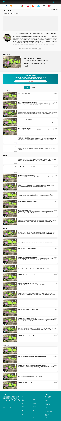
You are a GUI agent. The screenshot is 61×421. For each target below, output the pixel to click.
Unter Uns (46, 400)
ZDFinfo (34, 404)
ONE (33, 417)
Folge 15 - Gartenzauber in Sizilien (24, 93)
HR (22, 413)
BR (33, 411)
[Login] (53, 2)
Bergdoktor (47, 417)
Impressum (10, 404)
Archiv (33, 87)
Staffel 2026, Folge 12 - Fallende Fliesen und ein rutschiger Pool (29, 239)
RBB (33, 414)
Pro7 (22, 399)
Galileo (46, 407)
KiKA (33, 410)
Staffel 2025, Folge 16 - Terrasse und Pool (25, 382)
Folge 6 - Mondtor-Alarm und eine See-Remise (26, 175)
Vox (33, 400)
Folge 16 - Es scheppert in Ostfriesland (32, 58)
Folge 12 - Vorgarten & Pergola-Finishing (25, 119)
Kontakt (4, 404)
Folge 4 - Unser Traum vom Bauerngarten (25, 192)
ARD (22, 396)
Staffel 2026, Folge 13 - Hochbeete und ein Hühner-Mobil (28, 231)
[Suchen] (56, 2)
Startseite (52, 9)
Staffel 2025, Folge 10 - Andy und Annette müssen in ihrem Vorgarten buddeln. (32, 356)
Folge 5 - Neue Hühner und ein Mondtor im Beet (26, 184)
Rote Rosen (47, 401)
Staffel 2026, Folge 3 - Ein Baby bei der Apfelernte (27, 318)
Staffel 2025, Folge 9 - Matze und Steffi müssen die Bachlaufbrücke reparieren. (32, 365)
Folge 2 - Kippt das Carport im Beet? (24, 210)
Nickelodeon (24, 411)
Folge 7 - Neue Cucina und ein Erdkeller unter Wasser (27, 166)
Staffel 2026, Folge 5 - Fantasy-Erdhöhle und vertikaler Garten (29, 300)
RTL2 (23, 400)
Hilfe (7, 404)
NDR (22, 414)
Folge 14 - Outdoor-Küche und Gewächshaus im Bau (27, 102)
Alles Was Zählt (47, 397)
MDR (33, 413)
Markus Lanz (47, 414)
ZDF (33, 396)
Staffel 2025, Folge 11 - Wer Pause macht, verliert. (27, 347)
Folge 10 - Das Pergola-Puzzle (23, 137)
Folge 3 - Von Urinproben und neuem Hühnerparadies (27, 201)
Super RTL (23, 407)
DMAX (23, 403)
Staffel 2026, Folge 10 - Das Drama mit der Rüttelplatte (27, 257)
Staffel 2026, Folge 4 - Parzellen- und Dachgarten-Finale (28, 309)
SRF (33, 407)
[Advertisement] (30, 23)
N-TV (22, 410)
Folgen (27, 87)
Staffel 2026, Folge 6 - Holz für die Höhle (25, 292)
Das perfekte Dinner (48, 396)
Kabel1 (34, 399)
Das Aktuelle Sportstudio (49, 411)
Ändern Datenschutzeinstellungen (8, 407)
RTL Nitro (23, 404)
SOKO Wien (47, 408)
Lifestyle (39, 48)
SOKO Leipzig (47, 410)
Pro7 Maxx (34, 403)
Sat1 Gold (34, 406)
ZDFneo (23, 406)
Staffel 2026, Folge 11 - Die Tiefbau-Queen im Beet (27, 248)
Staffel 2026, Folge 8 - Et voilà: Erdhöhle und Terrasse (27, 274)
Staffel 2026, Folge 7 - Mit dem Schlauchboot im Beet (27, 283)
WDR (22, 417)
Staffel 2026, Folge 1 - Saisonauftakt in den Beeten (27, 335)
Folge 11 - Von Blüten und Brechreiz (24, 128)
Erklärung (14, 404)
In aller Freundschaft (48, 404)
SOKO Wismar (47, 415)
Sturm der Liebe (47, 403)
